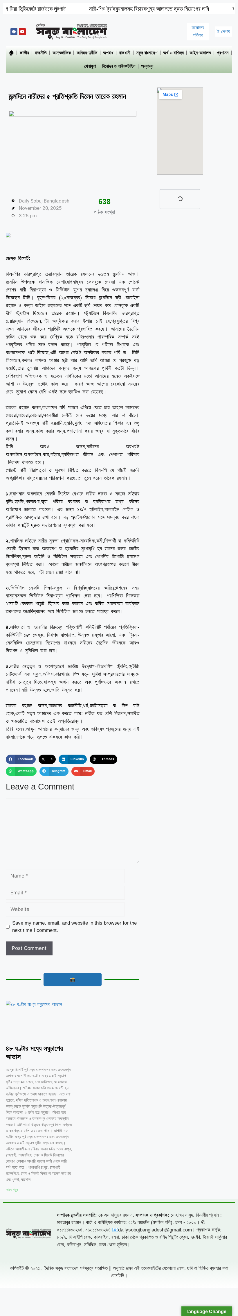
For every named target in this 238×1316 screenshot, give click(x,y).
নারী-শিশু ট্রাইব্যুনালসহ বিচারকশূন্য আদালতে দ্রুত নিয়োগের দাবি (116, 9)
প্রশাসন (222, 52)
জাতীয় (24, 52)
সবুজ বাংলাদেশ (146, 52)
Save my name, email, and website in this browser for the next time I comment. (74, 926)
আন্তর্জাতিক (62, 52)
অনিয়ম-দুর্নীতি (87, 52)
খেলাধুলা (90, 66)
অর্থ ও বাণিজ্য (173, 52)
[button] (21, 759)
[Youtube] (22, 31)
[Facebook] (13, 31)
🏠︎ (11, 52)
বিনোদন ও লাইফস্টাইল (118, 66)
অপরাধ (108, 52)
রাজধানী (124, 52)
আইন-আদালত (200, 52)
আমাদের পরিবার (198, 31)
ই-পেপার (223, 31)
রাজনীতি (41, 52)
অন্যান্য (147, 66)
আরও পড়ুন (12, 1190)
